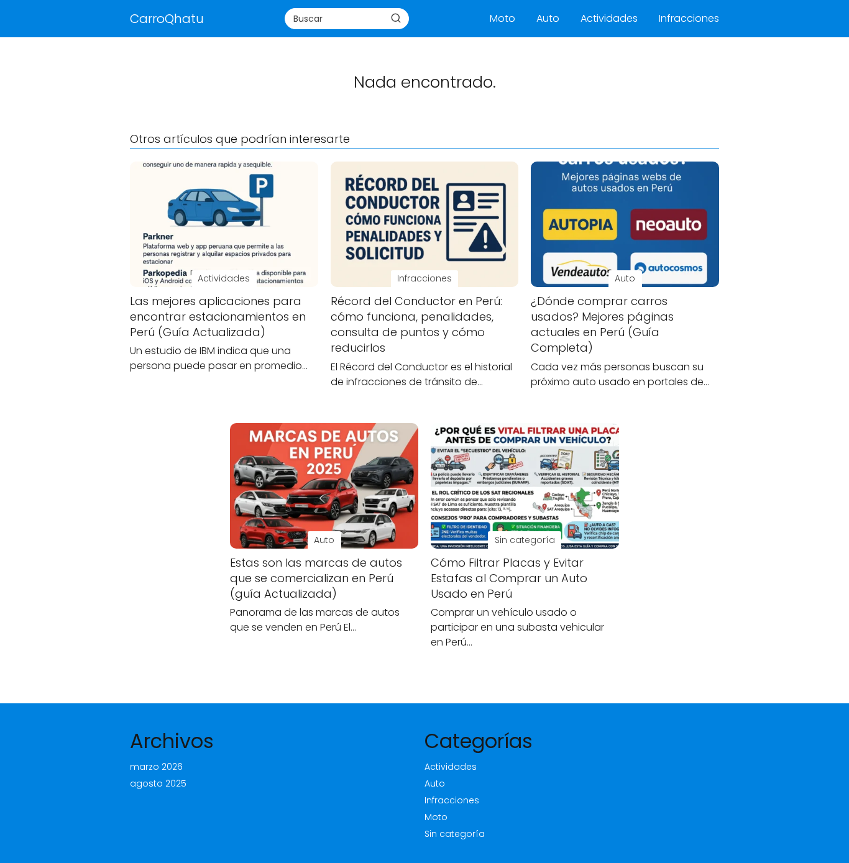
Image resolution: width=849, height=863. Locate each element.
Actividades (609, 18)
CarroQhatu (167, 18)
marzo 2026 (156, 766)
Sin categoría (454, 834)
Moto (502, 18)
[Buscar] (396, 18)
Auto (547, 18)
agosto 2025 (158, 783)
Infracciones (689, 18)
